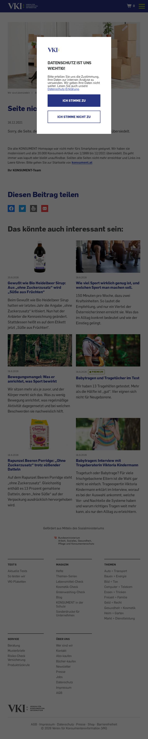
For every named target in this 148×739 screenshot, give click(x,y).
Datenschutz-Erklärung (63, 89)
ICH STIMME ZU (74, 101)
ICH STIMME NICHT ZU (74, 117)
